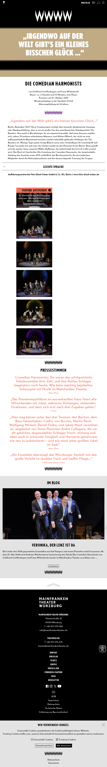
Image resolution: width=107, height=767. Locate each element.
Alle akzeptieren (64, 745)
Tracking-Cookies (67, 739)
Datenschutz (53, 759)
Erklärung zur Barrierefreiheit (53, 712)
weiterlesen (53, 566)
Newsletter (53, 679)
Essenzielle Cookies (43, 739)
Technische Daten (53, 708)
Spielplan (85, 3)
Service (53, 664)
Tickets (53, 660)
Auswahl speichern (44, 745)
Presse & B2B (53, 668)
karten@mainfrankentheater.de (53, 645)
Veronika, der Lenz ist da (53, 545)
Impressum (53, 762)
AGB (53, 696)
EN (93, 3)
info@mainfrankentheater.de (53, 630)
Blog (53, 676)
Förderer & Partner (53, 672)
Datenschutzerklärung (34, 203)
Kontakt (53, 652)
